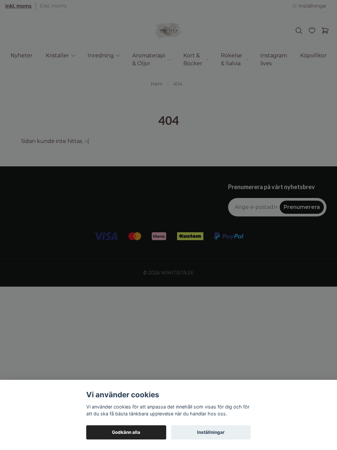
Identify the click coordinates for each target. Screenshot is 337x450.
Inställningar (211, 432)
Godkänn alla (126, 432)
